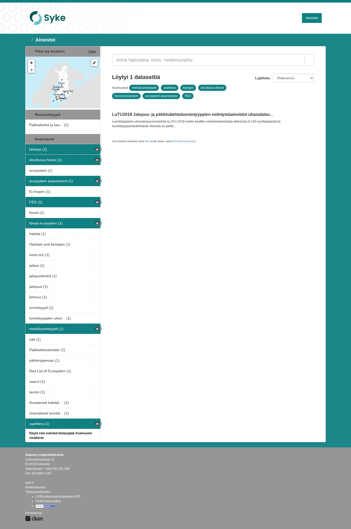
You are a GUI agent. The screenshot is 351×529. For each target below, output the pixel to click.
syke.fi (29, 482)
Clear (92, 51)
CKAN (34, 518)
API (147, 141)
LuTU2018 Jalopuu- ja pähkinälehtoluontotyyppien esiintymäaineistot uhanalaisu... (192, 114)
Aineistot (312, 18)
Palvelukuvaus (35, 487)
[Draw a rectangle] (94, 62)
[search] (309, 60)
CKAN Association (48, 501)
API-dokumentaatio (183, 141)
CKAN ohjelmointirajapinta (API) (57, 496)
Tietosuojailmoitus (38, 492)
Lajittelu (262, 78)
